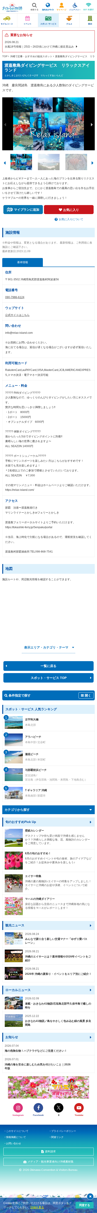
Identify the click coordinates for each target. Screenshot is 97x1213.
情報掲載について (16, 1137)
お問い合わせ (13, 1143)
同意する (84, 1205)
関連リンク (57, 1137)
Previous (5, 124)
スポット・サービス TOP (49, 678)
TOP (4, 56)
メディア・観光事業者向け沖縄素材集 (51, 1161)
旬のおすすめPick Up (20, 822)
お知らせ (11, 1037)
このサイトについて (17, 1131)
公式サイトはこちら (17, 315)
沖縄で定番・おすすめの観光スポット (31, 56)
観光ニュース (14, 925)
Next (91, 124)
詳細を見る (37, 1207)
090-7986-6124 (14, 297)
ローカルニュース (18, 990)
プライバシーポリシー (63, 1131)
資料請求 (50, 1151)
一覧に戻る (48, 666)
